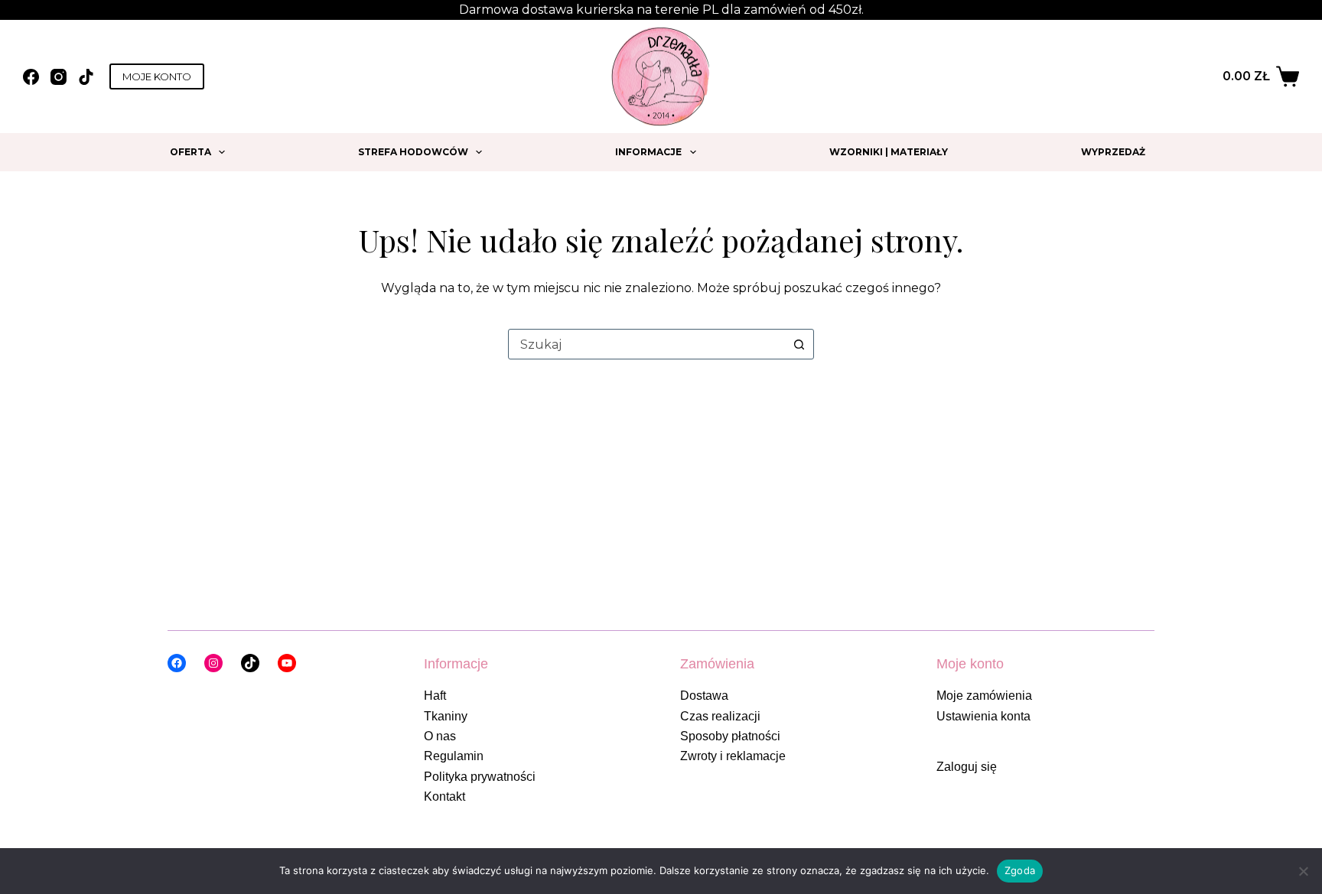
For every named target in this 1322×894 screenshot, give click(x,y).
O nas (440, 736)
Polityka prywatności (480, 776)
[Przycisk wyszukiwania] (798, 344)
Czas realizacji (720, 716)
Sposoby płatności (730, 736)
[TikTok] (86, 77)
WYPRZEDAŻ (1113, 152)
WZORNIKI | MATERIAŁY (888, 152)
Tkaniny (445, 716)
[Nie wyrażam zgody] (1303, 871)
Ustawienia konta (983, 716)
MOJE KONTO (156, 76)
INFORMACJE (648, 152)
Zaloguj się (966, 766)
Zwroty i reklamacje (733, 755)
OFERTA (190, 152)
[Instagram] (58, 77)
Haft (435, 695)
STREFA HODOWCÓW (413, 152)
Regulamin (454, 755)
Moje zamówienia (984, 695)
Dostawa (704, 695)
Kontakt (444, 796)
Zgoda (1020, 870)
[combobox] (646, 344)
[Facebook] (31, 77)
